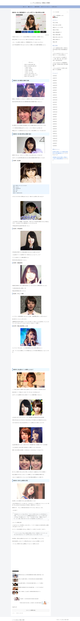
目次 (29, 62)
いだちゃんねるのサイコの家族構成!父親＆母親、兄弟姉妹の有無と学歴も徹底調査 (60, 64)
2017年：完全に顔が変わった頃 (31, 73)
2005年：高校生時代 (29, 70)
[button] (43, 32)
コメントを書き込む (31, 610)
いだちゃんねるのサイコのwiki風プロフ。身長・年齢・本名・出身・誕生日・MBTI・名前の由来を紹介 (60, 59)
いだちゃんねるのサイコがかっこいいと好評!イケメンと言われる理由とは (60, 54)
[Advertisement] (30, 53)
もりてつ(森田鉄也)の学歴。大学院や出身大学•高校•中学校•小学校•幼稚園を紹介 (60, 49)
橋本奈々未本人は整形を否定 (29, 76)
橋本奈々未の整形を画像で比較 (30, 64)
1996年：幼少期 (28, 67)
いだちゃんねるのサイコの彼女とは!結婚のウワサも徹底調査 (60, 69)
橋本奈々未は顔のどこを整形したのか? (31, 74)
